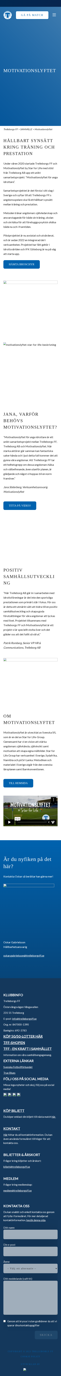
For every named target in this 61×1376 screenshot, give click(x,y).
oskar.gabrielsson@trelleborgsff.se (23, 955)
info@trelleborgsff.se (24, 1018)
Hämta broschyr (21, 264)
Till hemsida (18, 783)
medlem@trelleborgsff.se (17, 1190)
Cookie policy (30, 1356)
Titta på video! (20, 505)
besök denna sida (35, 1220)
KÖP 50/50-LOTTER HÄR (23, 1036)
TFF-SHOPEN (14, 1042)
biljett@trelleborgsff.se (16, 1166)
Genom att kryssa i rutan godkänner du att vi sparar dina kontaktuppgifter (32, 1323)
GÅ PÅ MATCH (32, 15)
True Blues (9, 1072)
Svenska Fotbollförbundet (18, 1067)
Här (5, 1134)
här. (54, 1116)
